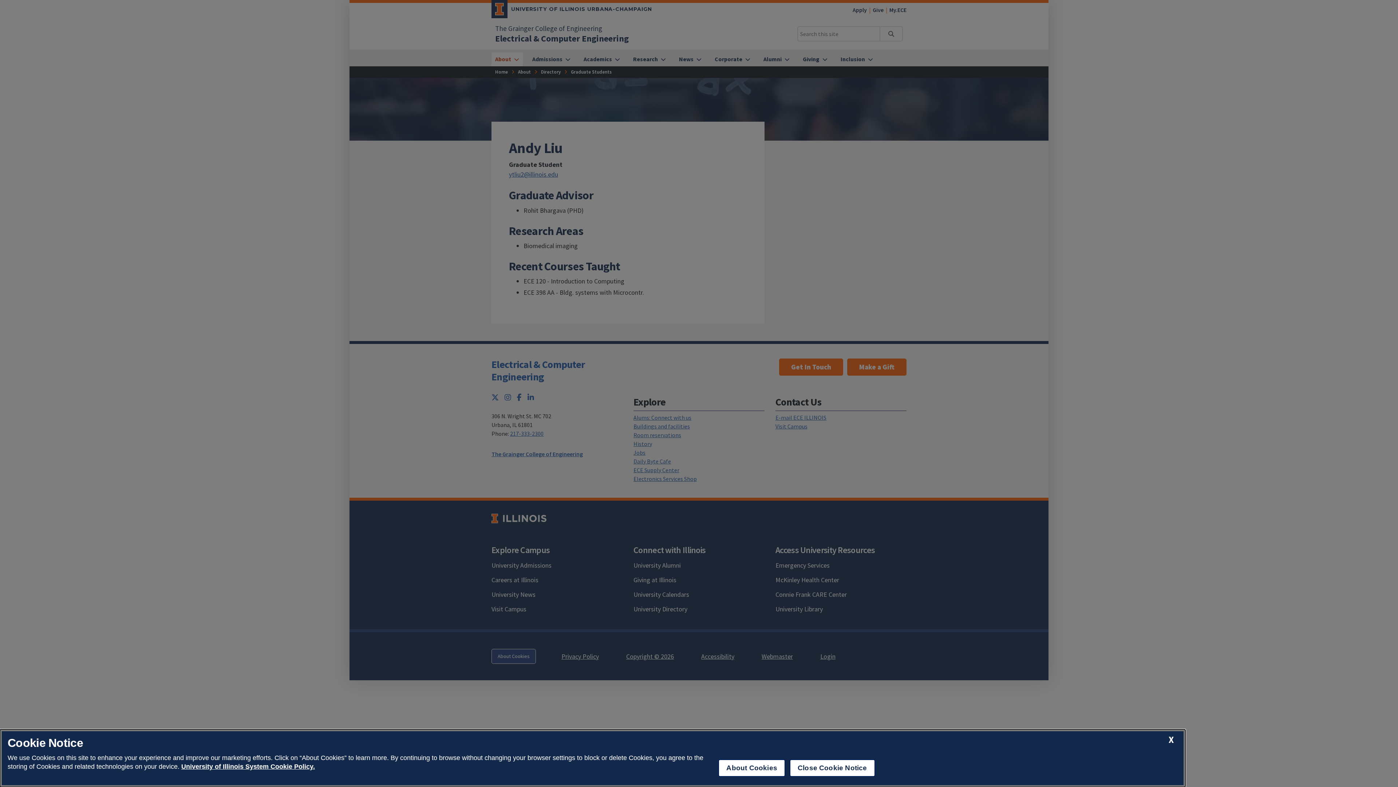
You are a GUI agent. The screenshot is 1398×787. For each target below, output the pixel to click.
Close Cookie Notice (832, 768)
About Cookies (751, 768)
